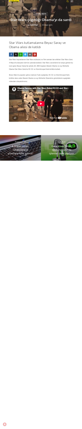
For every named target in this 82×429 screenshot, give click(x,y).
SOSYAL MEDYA (41, 14)
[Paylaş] (11, 55)
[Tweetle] (16, 55)
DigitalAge (34, 25)
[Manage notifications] (4, 424)
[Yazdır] (30, 55)
